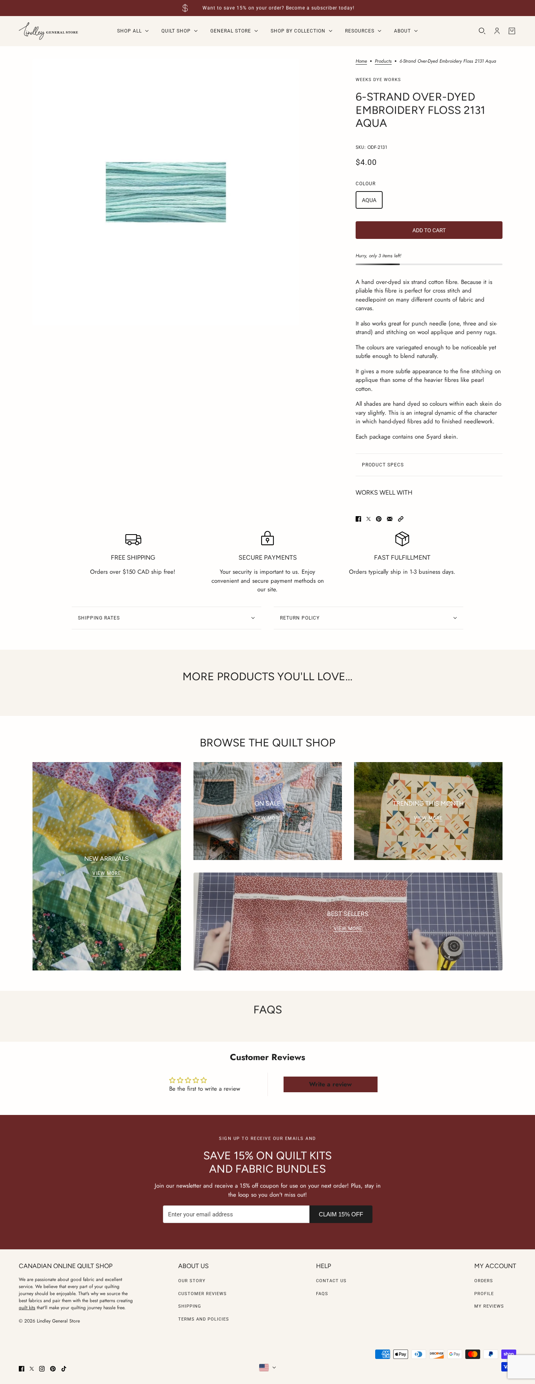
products (383, 62)
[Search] (482, 31)
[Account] (497, 31)
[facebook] (21, 1368)
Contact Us (331, 1280)
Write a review (330, 1084)
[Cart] (512, 31)
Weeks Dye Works (378, 79)
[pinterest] (53, 1368)
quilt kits (27, 1307)
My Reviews (489, 1306)
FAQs (322, 1293)
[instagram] (42, 1368)
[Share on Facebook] (358, 519)
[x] (31, 1368)
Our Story (192, 1280)
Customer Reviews (202, 1293)
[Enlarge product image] (166, 192)
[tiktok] (64, 1368)
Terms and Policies (203, 1319)
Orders (483, 1280)
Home (361, 62)
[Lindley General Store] (48, 31)
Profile (484, 1293)
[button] (400, 519)
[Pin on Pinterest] (378, 519)
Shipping (189, 1306)
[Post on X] (368, 518)
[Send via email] (389, 519)
